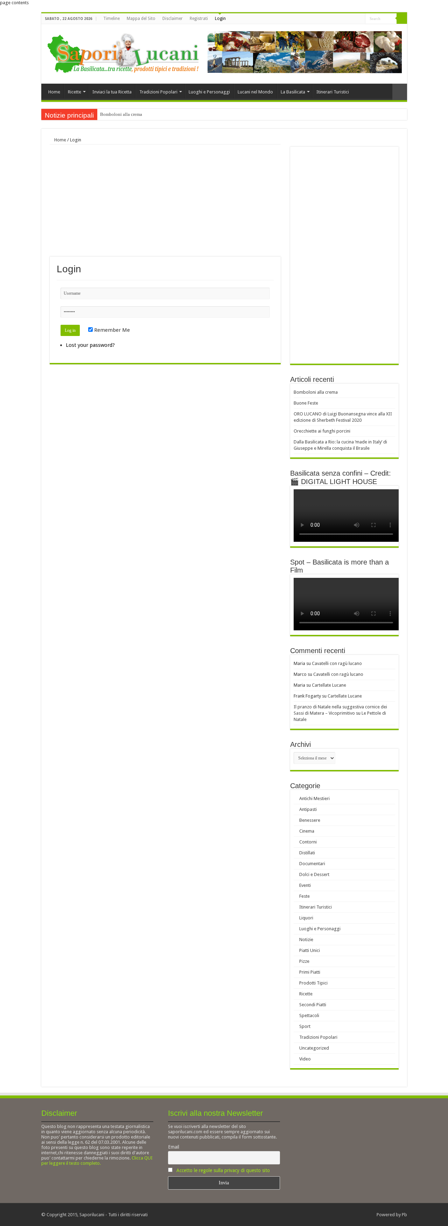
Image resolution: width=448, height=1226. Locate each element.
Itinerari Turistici (332, 91)
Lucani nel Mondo (255, 91)
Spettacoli (309, 1015)
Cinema (306, 831)
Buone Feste (306, 403)
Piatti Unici (309, 950)
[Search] (402, 18)
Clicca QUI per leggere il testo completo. (97, 1160)
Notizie (306, 939)
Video (305, 1059)
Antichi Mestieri (314, 798)
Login (220, 18)
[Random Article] (399, 92)
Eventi (305, 885)
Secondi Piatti (312, 1004)
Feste (304, 896)
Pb (404, 1214)
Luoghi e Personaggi (209, 91)
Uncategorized (314, 1048)
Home (54, 91)
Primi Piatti (309, 972)
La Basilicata (293, 91)
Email (173, 1147)
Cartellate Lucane (329, 685)
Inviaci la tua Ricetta (112, 91)
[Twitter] (360, 19)
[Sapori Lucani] (123, 52)
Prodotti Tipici (313, 983)
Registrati (199, 18)
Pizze (304, 961)
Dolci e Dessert (314, 874)
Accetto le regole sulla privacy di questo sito (223, 1170)
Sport (304, 1026)
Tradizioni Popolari (158, 91)
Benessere (309, 820)
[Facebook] (353, 19)
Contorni (308, 842)
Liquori (306, 917)
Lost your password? (90, 345)
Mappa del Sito (141, 18)
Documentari (312, 863)
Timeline (111, 18)
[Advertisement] (165, 201)
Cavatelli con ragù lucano (337, 663)
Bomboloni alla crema (121, 114)
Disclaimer (172, 18)
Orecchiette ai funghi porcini (322, 431)
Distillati (307, 852)
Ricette (74, 91)
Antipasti (308, 809)
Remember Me (111, 330)
